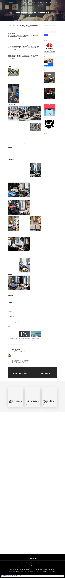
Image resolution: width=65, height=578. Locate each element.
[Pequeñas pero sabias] (44, 372)
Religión (41, 571)
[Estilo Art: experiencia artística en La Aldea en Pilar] (24, 334)
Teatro (24, 573)
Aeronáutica (15, 567)
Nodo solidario (17, 571)
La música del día (50, 569)
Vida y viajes (54, 573)
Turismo (47, 573)
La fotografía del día (39, 569)
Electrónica (14, 569)
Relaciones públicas (36, 571)
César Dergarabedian (30, 15)
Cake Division (35, 558)
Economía (54, 567)
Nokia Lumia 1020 (18, 344)
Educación (10, 569)
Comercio (28, 567)
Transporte (43, 573)
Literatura (10, 571)
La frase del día (45, 569)
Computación (32, 567)
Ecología (51, 567)
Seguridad (46, 571)
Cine (25, 567)
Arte (30, 9)
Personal (25, 571)
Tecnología (27, 573)
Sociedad (54, 571)
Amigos (18, 567)
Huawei (14, 344)
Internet (34, 569)
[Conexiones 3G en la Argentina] (20, 372)
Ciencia (23, 567)
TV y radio (50, 573)
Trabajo (40, 573)
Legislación (54, 569)
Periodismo (21, 571)
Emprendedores (19, 569)
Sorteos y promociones (16, 573)
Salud (44, 571)
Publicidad (31, 571)
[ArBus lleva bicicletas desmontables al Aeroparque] (36, 334)
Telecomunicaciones (32, 573)
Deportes (44, 567)
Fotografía (33, 9)
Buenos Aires (10, 344)
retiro (22, 344)
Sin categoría (51, 571)
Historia (31, 569)
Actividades (10, 567)
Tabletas (21, 573)
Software (10, 573)
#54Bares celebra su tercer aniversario (12, 338)
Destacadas (47, 567)
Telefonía (37, 573)
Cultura (41, 567)
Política (28, 571)
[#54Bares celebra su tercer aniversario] (13, 334)
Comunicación (37, 567)
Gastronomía (27, 569)
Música (14, 571)
